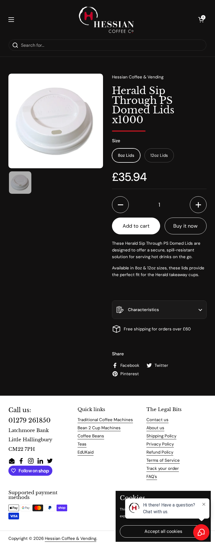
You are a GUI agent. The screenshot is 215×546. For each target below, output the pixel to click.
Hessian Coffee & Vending (70, 538)
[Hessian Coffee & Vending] (106, 20)
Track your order (162, 468)
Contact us (157, 420)
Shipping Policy (161, 436)
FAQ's (151, 476)
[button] (201, 19)
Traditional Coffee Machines (105, 420)
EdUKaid (86, 452)
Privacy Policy (160, 444)
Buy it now (185, 226)
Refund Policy (159, 452)
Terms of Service (163, 460)
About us (155, 428)
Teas (82, 444)
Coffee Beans (91, 436)
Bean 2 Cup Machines (99, 428)
